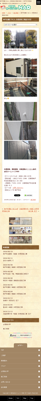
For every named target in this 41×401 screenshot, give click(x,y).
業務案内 (4, 361)
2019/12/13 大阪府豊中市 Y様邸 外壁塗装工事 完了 (17, 313)
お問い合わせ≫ (18, 188)
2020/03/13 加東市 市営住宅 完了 (11, 299)
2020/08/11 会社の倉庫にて (8, 259)
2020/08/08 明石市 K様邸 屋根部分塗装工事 (14, 279)
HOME (3, 13)
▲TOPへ (20, 345)
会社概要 (4, 387)
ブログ (9, 13)
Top (31, 398)
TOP (2, 350)
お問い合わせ (5, 382)
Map (24, 398)
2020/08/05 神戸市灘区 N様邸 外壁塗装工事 (14, 286)
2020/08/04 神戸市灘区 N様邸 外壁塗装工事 (14, 293)
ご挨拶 (3, 355)
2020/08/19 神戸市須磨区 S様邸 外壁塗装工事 (15, 253)
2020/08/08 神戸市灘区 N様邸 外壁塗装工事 (14, 266)
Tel (18, 398)
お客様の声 (7, 324)
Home (11, 398)
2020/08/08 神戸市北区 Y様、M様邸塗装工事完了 (16, 273)
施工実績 (15, 13)
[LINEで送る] (28, 195)
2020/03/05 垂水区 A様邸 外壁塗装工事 (13, 306)
